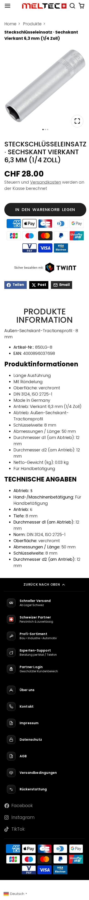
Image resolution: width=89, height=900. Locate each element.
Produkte (32, 24)
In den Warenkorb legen (45, 209)
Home (10, 24)
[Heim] (44, 5)
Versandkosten (45, 182)
